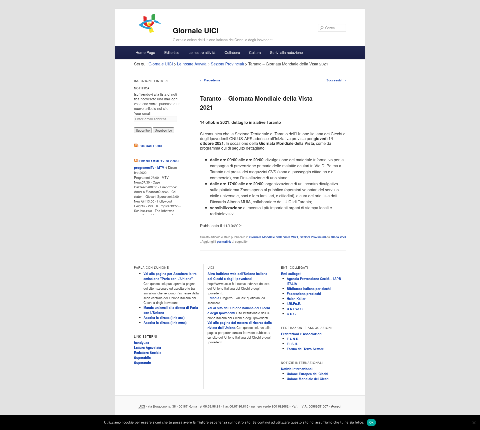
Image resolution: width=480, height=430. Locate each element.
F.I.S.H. (292, 344)
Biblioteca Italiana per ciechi (309, 288)
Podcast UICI (150, 146)
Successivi (336, 80)
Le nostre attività (201, 52)
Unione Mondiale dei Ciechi (308, 379)
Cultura (255, 52)
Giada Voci (338, 237)
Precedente (210, 80)
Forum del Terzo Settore (305, 349)
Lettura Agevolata (147, 347)
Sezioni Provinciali (313, 237)
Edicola (213, 298)
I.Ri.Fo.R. (294, 303)
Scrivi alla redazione (286, 52)
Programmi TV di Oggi (158, 161)
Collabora (232, 52)
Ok (371, 422)
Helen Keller (296, 298)
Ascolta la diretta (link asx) (164, 317)
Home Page (145, 52)
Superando (142, 362)
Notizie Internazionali (297, 369)
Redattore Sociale (147, 352)
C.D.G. (292, 314)
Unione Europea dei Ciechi (307, 374)
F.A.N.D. (293, 339)
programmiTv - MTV (149, 167)
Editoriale (171, 52)
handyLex (141, 342)
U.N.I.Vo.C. (295, 309)
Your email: (143, 113)
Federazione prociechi (304, 293)
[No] (473, 422)
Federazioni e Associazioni (301, 334)
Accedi (336, 406)
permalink (224, 241)
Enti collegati (291, 273)
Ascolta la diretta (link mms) (165, 322)
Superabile (142, 357)
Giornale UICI (195, 30)
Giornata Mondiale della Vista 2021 (273, 237)
